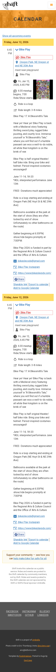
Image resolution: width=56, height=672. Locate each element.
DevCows (28, 660)
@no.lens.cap (43, 646)
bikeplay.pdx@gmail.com (31, 260)
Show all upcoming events (16, 35)
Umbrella (36, 640)
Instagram (29, 611)
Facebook (12, 611)
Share (21, 279)
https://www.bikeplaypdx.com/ (34, 273)
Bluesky (45, 611)
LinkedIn (42, 615)
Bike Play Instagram (28, 266)
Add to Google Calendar (26, 288)
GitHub (29, 615)
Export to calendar (38, 284)
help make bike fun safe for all (30, 558)
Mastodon (14, 615)
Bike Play (24, 49)
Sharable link (20, 284)
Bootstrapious (25, 656)
